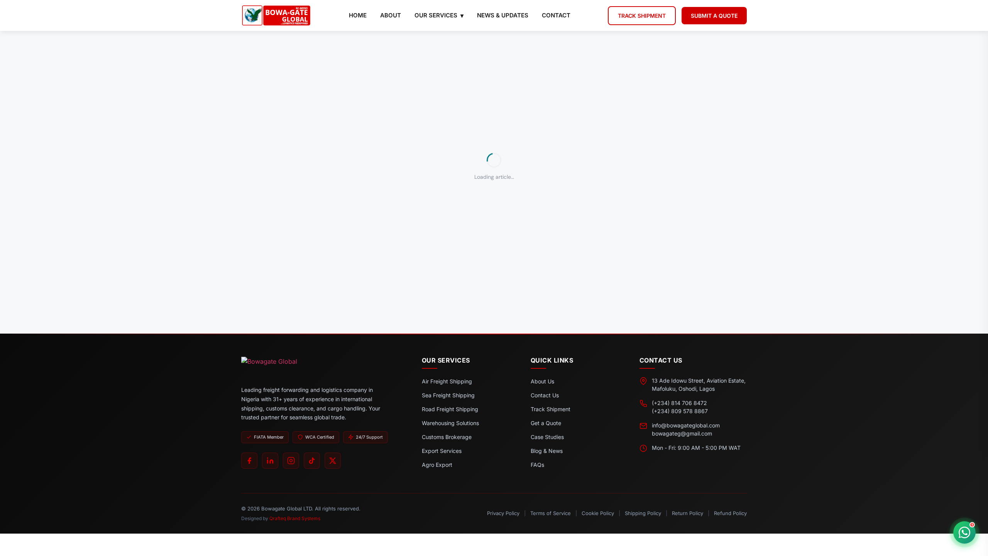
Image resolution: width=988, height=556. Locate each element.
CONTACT (556, 15)
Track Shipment (550, 409)
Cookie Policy (598, 513)
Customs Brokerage (447, 437)
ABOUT (390, 15)
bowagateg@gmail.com (682, 433)
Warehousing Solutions (450, 423)
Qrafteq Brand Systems (294, 518)
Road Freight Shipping (450, 409)
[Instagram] (291, 461)
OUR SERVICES (435, 15)
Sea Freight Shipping (448, 395)
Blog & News (547, 451)
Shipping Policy (643, 513)
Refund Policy (730, 513)
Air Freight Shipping (447, 381)
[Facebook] (249, 461)
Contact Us (545, 395)
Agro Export (437, 464)
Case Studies (547, 437)
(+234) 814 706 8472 (679, 403)
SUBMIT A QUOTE (714, 15)
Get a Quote (546, 423)
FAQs (537, 464)
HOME (358, 15)
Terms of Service (550, 513)
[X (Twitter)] (333, 461)
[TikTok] (312, 461)
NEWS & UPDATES (502, 15)
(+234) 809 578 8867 (680, 411)
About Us (542, 381)
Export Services (442, 451)
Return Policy (687, 513)
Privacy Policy (503, 513)
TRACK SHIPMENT (642, 15)
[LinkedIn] (270, 461)
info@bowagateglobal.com (686, 425)
